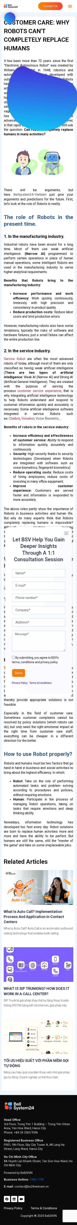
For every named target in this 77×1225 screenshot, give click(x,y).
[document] (38, 612)
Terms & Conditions (40, 683)
